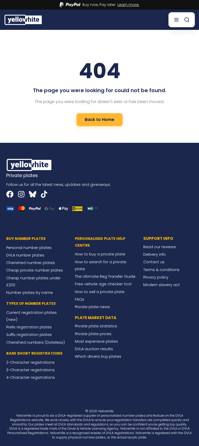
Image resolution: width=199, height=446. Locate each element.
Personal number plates (29, 247)
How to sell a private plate (100, 291)
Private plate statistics (96, 326)
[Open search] (187, 20)
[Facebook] (9, 194)
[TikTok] (44, 194)
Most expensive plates (96, 341)
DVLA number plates (25, 255)
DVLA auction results (94, 349)
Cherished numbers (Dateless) (35, 342)
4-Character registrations (30, 377)
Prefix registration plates (29, 327)
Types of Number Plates (31, 303)
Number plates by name (29, 292)
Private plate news (92, 306)
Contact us (154, 262)
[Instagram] (21, 194)
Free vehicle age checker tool (103, 284)
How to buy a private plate (100, 254)
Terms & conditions (161, 269)
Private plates (22, 175)
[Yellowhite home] (23, 19)
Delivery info (154, 254)
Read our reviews (159, 246)
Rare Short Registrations (34, 353)
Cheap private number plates (34, 270)
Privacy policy (155, 277)
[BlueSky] (32, 194)
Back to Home (99, 120)
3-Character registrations (30, 370)
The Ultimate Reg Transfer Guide (105, 276)
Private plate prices (93, 333)
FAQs (79, 299)
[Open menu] (176, 20)
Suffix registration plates (29, 334)
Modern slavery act (161, 284)
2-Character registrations (30, 362)
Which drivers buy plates (98, 356)
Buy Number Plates (26, 238)
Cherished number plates (30, 262)
